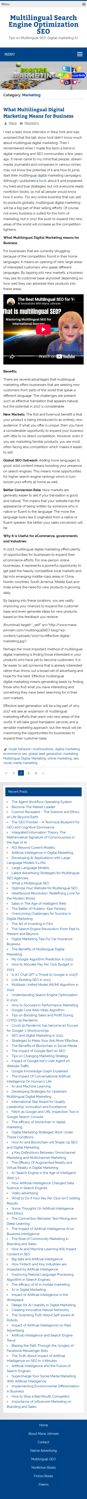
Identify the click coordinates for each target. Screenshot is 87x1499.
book (42, 181)
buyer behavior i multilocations (31, 749)
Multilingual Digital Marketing (24, 758)
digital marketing (67, 749)
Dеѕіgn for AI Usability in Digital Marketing (44, 1305)
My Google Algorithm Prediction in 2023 (42, 959)
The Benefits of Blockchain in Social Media (44, 1046)
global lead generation (45, 754)
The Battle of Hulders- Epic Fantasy (39, 909)
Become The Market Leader (33, 807)
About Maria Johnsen (43, 1433)
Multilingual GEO (43, 1459)
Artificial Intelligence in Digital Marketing (42, 853)
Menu (6, 4)
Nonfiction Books (43, 1467)
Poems (44, 1484)
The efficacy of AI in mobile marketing (41, 1285)
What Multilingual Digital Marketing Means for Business (38, 112)
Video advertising (25, 1193)
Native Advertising (43, 1450)
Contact (43, 1442)
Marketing (32, 123)
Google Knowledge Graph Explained (40, 1071)
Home (43, 1425)
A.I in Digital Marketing (29, 1290)
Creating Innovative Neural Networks (40, 1310)
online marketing (60, 758)
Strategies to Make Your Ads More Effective (45, 1041)
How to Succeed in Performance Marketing (45, 1005)
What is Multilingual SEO (30, 883)
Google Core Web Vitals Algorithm (38, 1010)
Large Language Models (30, 868)
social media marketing (20, 763)
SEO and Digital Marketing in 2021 (37, 1036)
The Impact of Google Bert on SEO (38, 1051)
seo (76, 758)
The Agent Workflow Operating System (42, 802)
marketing (70, 754)
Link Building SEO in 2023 (31, 980)
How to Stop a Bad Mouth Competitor (41, 1396)
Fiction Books (43, 1476)
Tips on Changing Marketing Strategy (40, 1056)
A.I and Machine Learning (31, 1086)
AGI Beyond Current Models (33, 848)
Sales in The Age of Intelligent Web (39, 904)
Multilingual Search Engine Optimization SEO (43, 24)
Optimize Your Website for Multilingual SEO (45, 888)
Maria (13, 123)
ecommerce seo (15, 754)
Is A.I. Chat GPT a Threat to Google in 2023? (45, 975)
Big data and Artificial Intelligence (37, 1259)
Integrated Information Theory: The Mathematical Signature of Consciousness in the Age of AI (41, 837)
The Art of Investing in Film (32, 924)
